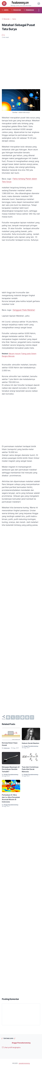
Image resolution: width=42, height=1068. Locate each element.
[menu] (4, 3)
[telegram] (22, 717)
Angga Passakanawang (21, 1043)
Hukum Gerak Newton (30, 743)
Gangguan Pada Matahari (24, 310)
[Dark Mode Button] (38, 3)
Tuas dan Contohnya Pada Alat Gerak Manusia (30, 769)
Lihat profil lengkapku (12, 1047)
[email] (32, 717)
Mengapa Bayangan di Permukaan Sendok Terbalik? (10, 769)
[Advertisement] (21, 62)
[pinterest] (27, 717)
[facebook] (8, 717)
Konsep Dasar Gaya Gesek (9, 744)
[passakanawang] (21, 3)
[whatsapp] (18, 717)
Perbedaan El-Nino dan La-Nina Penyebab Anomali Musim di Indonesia (11, 798)
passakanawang (24, 1063)
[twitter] (13, 717)
